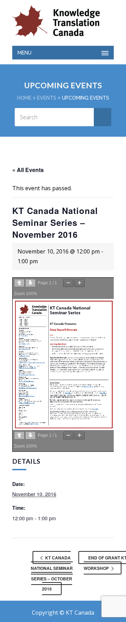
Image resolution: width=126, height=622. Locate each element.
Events (46, 98)
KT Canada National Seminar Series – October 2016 (52, 573)
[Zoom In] (79, 283)
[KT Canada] (56, 21)
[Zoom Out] (68, 283)
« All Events (28, 170)
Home (24, 98)
